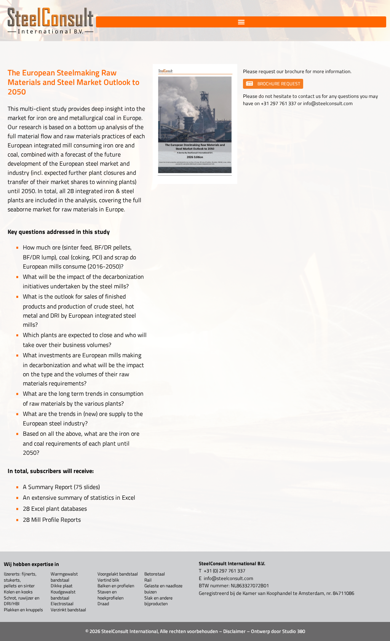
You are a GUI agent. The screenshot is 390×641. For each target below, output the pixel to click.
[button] (241, 21)
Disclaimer (234, 631)
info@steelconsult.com (328, 103)
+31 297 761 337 (278, 103)
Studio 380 (293, 631)
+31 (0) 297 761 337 (224, 570)
